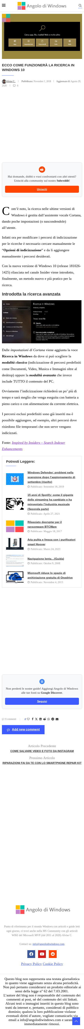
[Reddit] (53, 954)
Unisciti (42, 189)
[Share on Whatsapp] (48, 719)
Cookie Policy (53, 964)
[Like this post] (28, 719)
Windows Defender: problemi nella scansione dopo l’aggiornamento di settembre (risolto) (51, 477)
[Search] (80, 6)
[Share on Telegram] (52, 719)
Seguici (42, 701)
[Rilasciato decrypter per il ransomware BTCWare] (15, 526)
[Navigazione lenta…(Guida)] (15, 560)
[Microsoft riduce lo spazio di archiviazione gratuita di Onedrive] (15, 577)
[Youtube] (42, 954)
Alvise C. (11, 81)
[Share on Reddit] (44, 719)
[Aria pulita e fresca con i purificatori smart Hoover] (15, 544)
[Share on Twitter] (36, 719)
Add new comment (26, 729)
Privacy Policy (31, 964)
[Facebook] (31, 954)
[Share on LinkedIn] (40, 719)
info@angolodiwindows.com (48, 944)
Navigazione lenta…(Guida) (46, 558)
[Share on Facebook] (32, 719)
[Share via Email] (57, 719)
